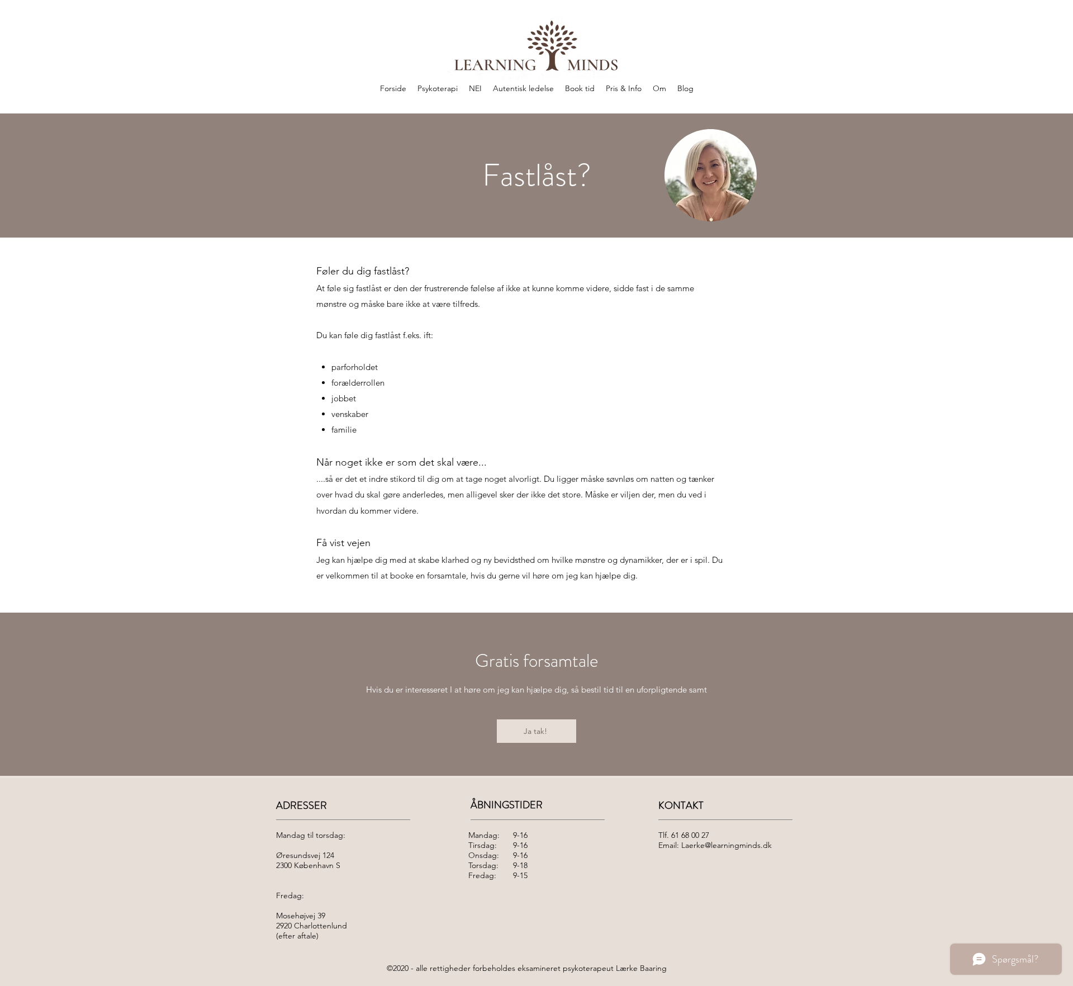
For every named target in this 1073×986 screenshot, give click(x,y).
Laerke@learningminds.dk (726, 845)
